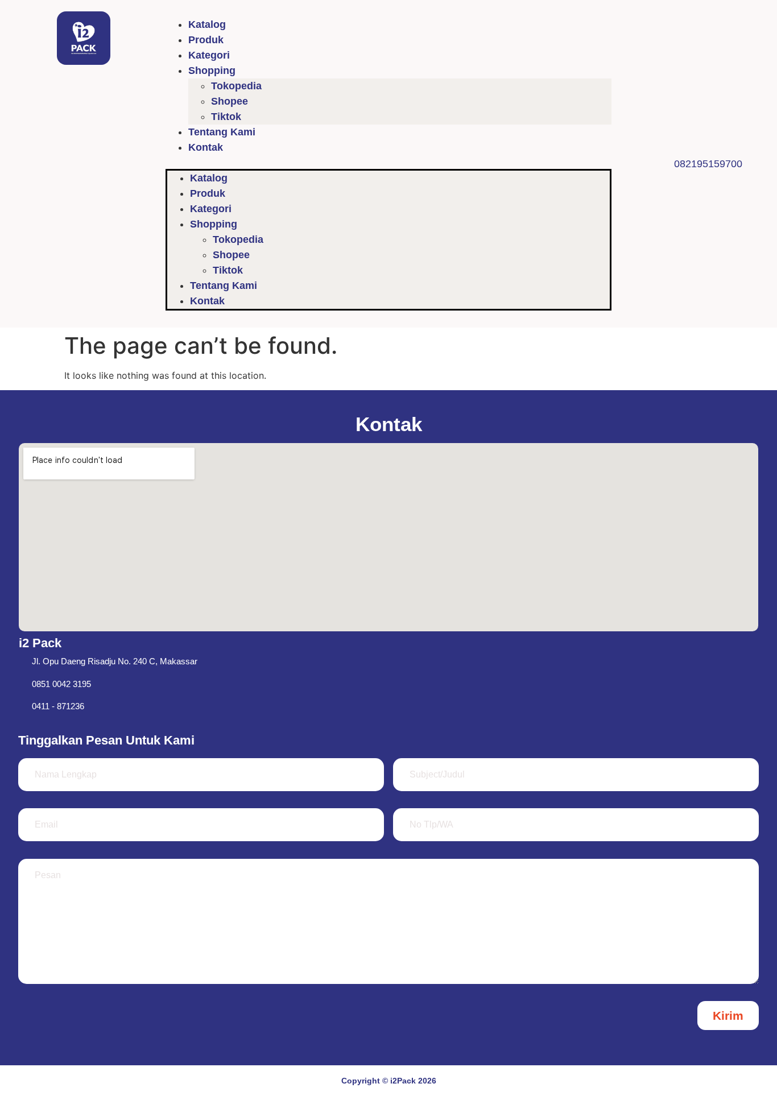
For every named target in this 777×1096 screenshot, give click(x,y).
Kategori (209, 55)
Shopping (211, 70)
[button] (388, 162)
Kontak (205, 147)
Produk (206, 40)
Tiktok (226, 116)
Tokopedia (236, 86)
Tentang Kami (221, 132)
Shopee (229, 101)
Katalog (207, 24)
